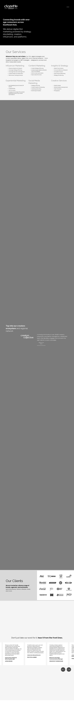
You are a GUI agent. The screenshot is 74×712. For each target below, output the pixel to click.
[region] (37, 653)
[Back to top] (70, 709)
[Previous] (63, 669)
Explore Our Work (41, 343)
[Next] (69, 669)
